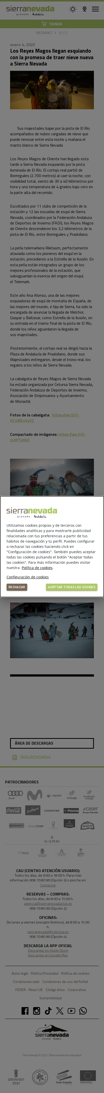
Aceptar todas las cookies (71, 587)
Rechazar (17, 587)
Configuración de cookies (28, 577)
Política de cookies (37, 567)
